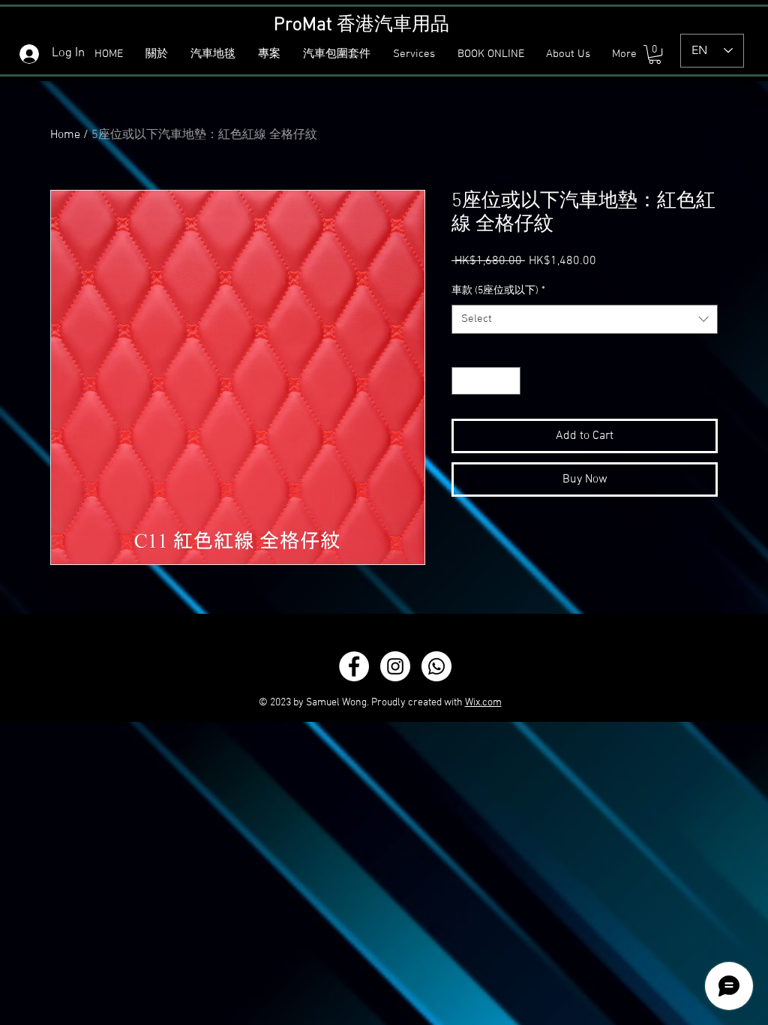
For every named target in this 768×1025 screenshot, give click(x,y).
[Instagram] (395, 666)
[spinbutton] (486, 381)
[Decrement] (463, 381)
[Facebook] (354, 666)
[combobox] (585, 319)
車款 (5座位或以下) (498, 290)
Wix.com (483, 702)
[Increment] (509, 381)
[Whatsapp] (437, 666)
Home (65, 135)
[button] (214, 54)
